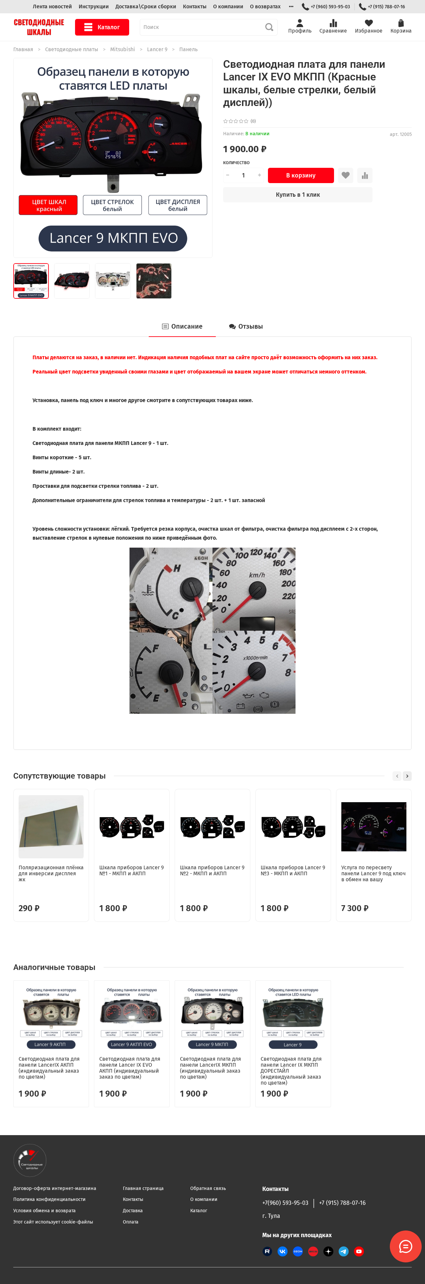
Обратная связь (208, 1188)
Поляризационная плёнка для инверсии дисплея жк (51, 873)
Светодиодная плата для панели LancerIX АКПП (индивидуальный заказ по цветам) (49, 1068)
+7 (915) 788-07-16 (386, 7)
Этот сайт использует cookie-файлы (53, 1222)
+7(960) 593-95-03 (285, 1203)
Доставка (133, 1211)
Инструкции (94, 6)
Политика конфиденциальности (49, 1199)
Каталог (109, 27)
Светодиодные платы (71, 49)
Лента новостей (52, 6)
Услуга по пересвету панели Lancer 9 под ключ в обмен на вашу (373, 873)
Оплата (130, 1222)
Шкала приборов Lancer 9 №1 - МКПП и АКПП (131, 870)
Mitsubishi (122, 49)
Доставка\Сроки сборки (146, 6)
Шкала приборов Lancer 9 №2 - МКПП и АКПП (212, 870)
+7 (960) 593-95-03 (330, 7)
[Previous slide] (24, 158)
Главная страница (143, 1188)
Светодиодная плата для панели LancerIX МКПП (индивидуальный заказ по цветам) (210, 1068)
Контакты (195, 6)
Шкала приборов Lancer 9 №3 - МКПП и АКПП (293, 870)
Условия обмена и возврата (44, 1211)
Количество (236, 162)
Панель (188, 49)
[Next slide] (202, 158)
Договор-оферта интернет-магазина (54, 1188)
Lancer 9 (157, 49)
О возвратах (265, 6)
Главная (23, 49)
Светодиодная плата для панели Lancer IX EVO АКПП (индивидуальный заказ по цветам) (129, 1068)
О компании (228, 6)
